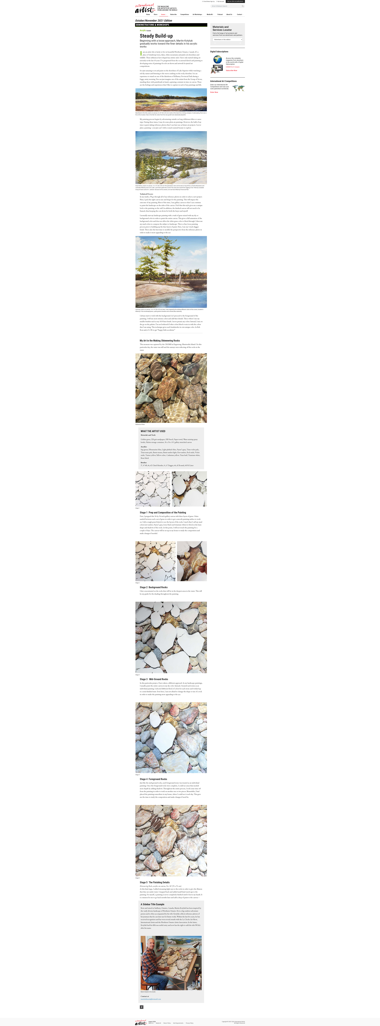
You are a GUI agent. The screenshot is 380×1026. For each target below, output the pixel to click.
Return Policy (167, 1023)
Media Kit (210, 14)
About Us (229, 14)
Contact (239, 14)
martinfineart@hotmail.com (151, 999)
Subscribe (173, 14)
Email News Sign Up (209, 1)
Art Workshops (197, 14)
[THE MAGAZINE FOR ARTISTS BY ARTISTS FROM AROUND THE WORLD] (145, 8)
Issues (163, 14)
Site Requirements (178, 1023)
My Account (221, 1)
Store (155, 14)
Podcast (220, 14)
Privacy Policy (189, 1023)
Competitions (184, 14)
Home (148, 14)
